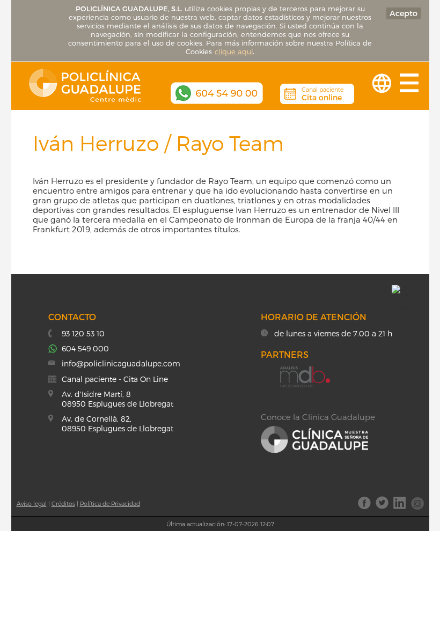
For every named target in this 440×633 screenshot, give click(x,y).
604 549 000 (85, 348)
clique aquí (234, 51)
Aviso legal (32, 503)
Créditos (63, 503)
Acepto (403, 13)
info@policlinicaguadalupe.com (121, 363)
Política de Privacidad (110, 503)
